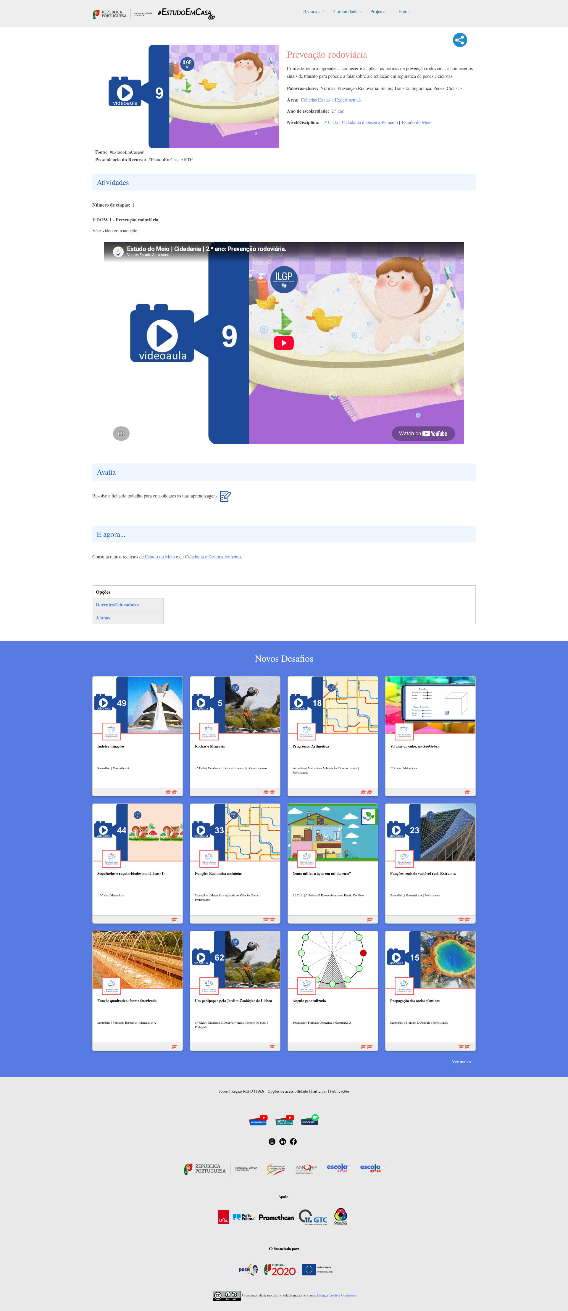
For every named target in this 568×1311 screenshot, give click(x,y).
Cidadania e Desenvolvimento (370, 122)
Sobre (223, 1091)
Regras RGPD (242, 1091)
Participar (319, 1091)
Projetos (377, 11)
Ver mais (460, 1061)
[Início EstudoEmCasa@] (122, 13)
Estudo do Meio (417, 122)
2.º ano (337, 111)
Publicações (339, 1091)
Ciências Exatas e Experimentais (331, 99)
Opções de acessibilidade (288, 1091)
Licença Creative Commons (336, 1295)
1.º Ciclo (330, 122)
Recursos (311, 11)
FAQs (260, 1091)
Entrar (404, 11)
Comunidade (345, 11)
